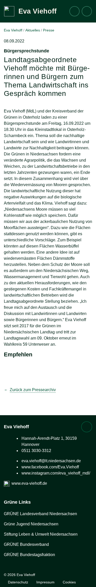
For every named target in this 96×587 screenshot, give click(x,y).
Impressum (45, 582)
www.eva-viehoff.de (29, 483)
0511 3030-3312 (36, 450)
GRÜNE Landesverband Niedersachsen (40, 514)
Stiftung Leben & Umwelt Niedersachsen (41, 534)
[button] (87, 11)
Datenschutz (18, 582)
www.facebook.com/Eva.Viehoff (50, 467)
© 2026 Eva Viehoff (19, 575)
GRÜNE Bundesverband (26, 544)
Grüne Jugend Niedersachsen (31, 524)
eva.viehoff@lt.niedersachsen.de (51, 461)
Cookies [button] (69, 582)
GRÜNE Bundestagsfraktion (29, 554)
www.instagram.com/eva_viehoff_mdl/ (56, 473)
